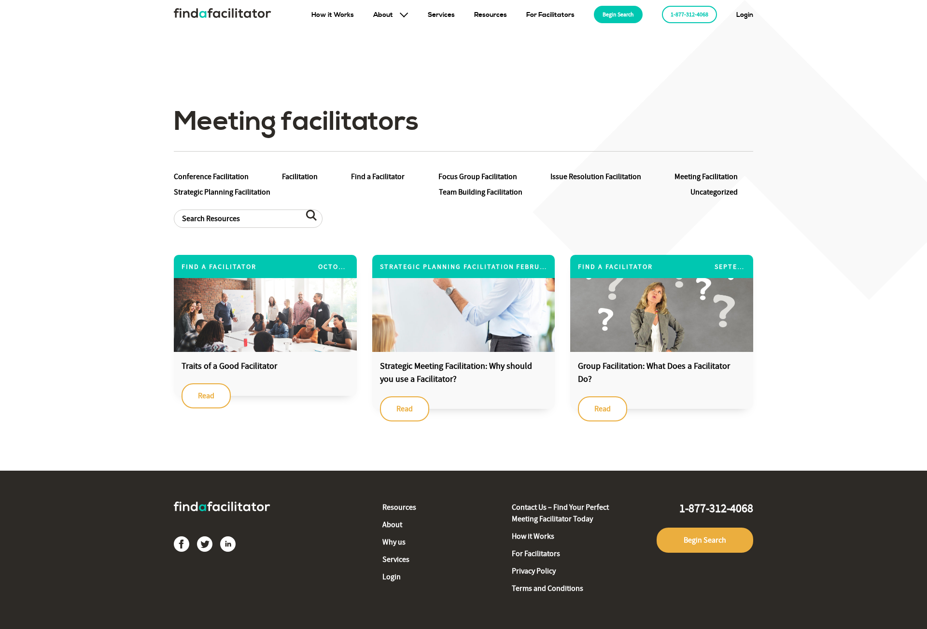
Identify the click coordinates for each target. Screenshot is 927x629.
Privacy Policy (534, 571)
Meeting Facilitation (706, 177)
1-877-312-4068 (689, 14)
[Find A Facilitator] (222, 14)
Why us (394, 542)
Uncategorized (714, 192)
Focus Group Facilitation (477, 177)
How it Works (332, 15)
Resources (490, 15)
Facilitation (300, 177)
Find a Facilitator (378, 177)
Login (744, 15)
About (383, 15)
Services (441, 15)
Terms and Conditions (547, 588)
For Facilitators (550, 15)
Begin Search (618, 14)
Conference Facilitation (211, 177)
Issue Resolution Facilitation (595, 177)
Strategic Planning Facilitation (222, 192)
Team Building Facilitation (480, 192)
